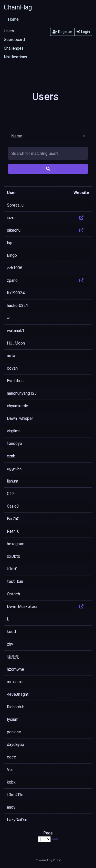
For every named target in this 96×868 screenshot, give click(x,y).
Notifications (15, 57)
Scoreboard (14, 39)
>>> (55, 839)
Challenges (14, 48)
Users (9, 30)
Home (13, 19)
